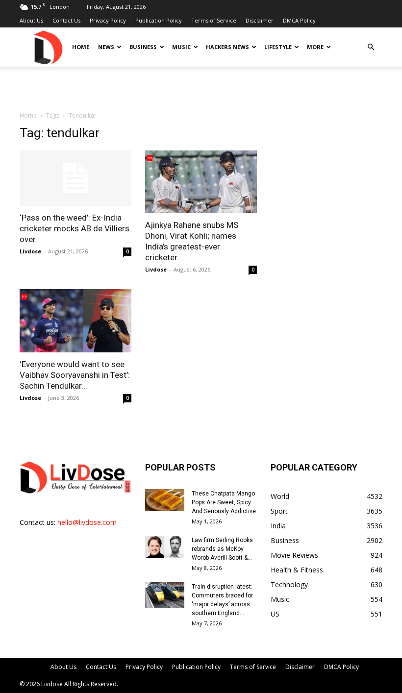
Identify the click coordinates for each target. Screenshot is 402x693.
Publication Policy (158, 20)
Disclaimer (260, 20)
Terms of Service (213, 20)
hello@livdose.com (87, 522)
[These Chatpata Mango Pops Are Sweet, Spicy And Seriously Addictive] (164, 500)
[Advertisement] (201, 88)
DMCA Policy (299, 20)
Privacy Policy (108, 20)
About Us (31, 20)
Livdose (30, 251)
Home (80, 46)
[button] (370, 47)
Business (143, 46)
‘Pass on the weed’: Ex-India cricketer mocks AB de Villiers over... (74, 228)
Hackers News (227, 46)
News (106, 46)
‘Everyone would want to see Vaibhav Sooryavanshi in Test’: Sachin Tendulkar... (75, 375)
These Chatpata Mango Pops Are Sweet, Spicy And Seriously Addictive (224, 502)
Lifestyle (278, 46)
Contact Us (66, 20)
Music (181, 46)
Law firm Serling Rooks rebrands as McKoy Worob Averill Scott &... (222, 549)
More (315, 46)
